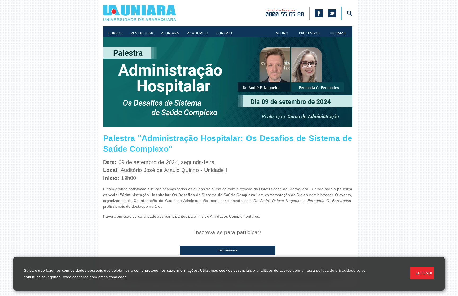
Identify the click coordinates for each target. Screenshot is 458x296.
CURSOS (115, 33)
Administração (240, 189)
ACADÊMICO (197, 33)
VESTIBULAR (142, 33)
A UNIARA (170, 33)
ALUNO (282, 33)
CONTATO (225, 33)
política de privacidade (335, 270)
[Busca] (346, 13)
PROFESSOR (309, 33)
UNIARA (147, 13)
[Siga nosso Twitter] (332, 13)
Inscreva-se (227, 250)
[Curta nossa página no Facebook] (316, 13)
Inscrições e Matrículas (285, 13)
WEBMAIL (338, 33)
